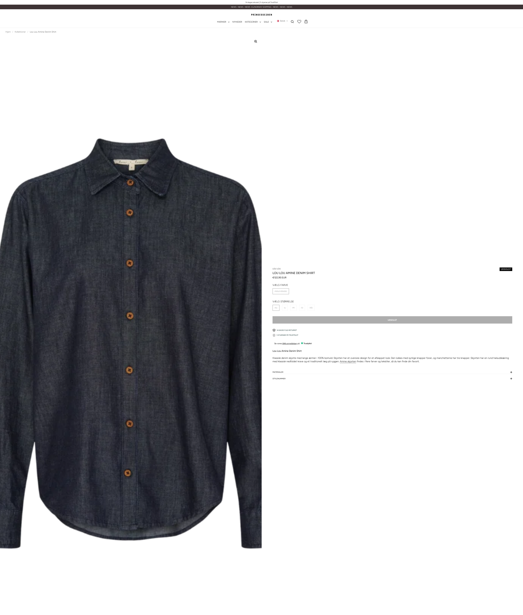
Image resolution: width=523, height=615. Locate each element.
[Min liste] (299, 21)
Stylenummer (279, 379)
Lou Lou (277, 269)
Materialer (278, 372)
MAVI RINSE (281, 291)
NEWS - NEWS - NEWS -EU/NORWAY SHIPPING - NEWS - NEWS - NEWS (261, 7)
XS (311, 307)
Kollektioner (20, 31)
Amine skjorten (348, 361)
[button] (282, 21)
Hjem (8, 31)
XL (276, 307)
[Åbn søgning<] (292, 21)
